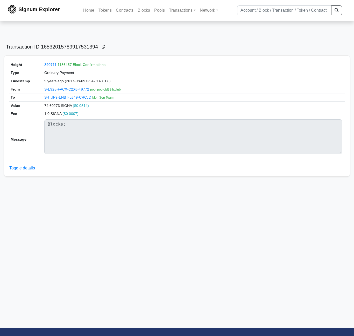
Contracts (124, 10)
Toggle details (22, 168)
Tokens (105, 10)
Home (88, 10)
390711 (50, 65)
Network (207, 10)
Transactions (181, 10)
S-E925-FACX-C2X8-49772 (67, 89)
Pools (159, 10)
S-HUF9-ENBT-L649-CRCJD (68, 97)
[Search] (336, 10)
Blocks (144, 10)
